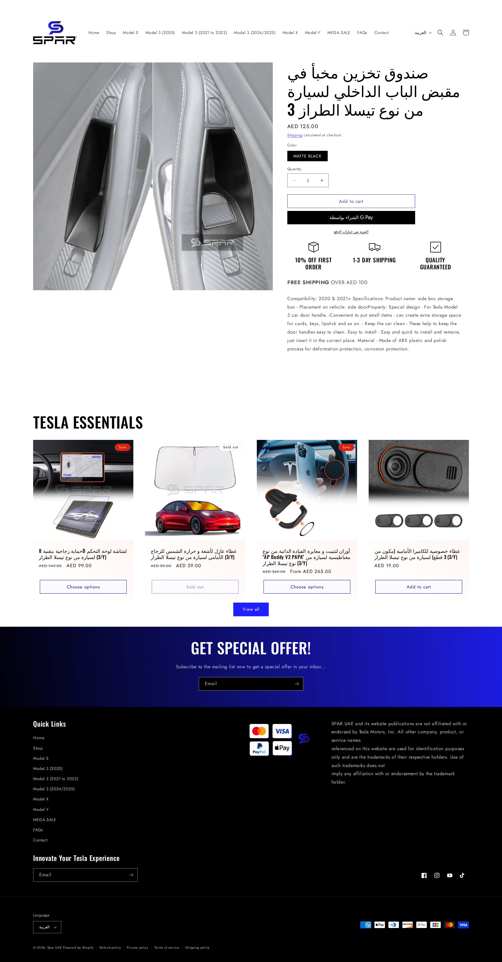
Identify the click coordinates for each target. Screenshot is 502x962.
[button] (440, 32)
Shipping (294, 135)
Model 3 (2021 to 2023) (55, 779)
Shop (38, 748)
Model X (41, 799)
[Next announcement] (380, 6)
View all (251, 609)
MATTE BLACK (307, 156)
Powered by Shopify (78, 947)
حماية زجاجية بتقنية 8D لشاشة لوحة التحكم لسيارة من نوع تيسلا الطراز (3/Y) (83, 554)
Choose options (83, 587)
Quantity (294, 169)
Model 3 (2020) (47, 768)
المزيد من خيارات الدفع (351, 231)
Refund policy (110, 947)
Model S (41, 758)
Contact (40, 840)
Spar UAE (54, 947)
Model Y (41, 809)
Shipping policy (197, 947)
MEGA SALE (44, 820)
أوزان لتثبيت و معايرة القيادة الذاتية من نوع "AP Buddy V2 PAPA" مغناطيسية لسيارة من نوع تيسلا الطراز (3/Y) (306, 557)
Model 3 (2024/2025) (54, 789)
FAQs (38, 830)
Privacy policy (137, 947)
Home (38, 738)
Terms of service (167, 947)
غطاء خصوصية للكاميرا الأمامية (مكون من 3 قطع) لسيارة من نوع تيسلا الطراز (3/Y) (417, 554)
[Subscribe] (296, 684)
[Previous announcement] (121, 6)
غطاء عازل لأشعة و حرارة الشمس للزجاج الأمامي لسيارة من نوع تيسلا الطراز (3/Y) (193, 554)
